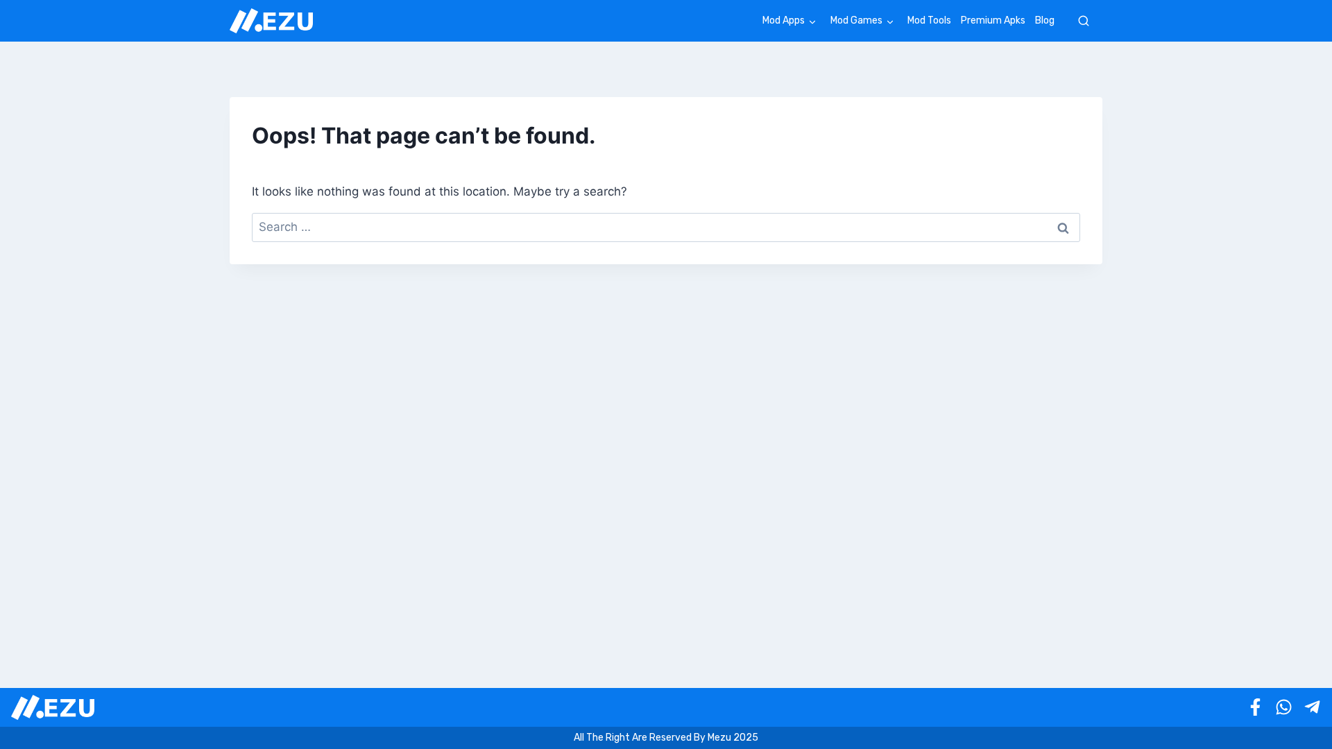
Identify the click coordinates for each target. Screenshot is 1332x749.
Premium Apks (993, 20)
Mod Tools (929, 20)
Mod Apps (783, 20)
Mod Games (856, 20)
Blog (1044, 20)
